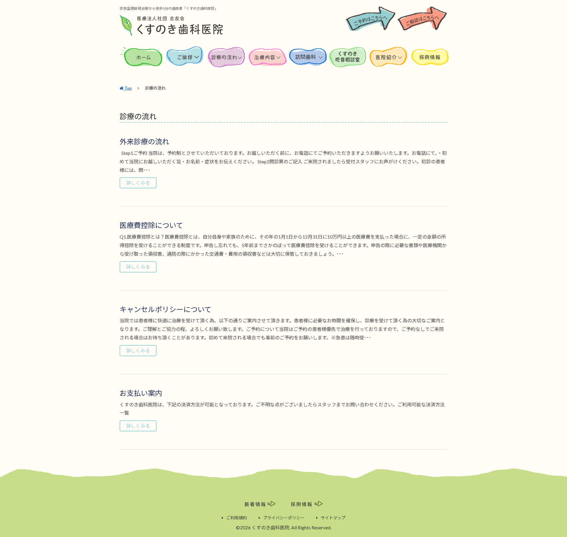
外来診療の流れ (144, 141)
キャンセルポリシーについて (165, 309)
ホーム (142, 61)
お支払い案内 (141, 393)
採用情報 (430, 61)
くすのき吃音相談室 (348, 61)
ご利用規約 (236, 517)
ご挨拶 (185, 61)
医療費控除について (151, 225)
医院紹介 (390, 61)
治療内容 (268, 61)
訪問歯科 (308, 61)
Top (127, 88)
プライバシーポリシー (283, 517)
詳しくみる (138, 182)
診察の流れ (226, 61)
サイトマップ (333, 517)
